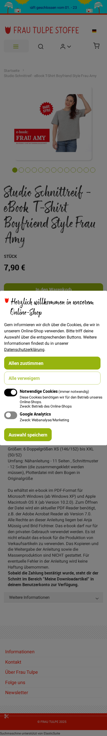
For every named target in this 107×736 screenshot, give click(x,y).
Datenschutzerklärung (24, 349)
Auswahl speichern (28, 435)
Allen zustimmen (26, 363)
